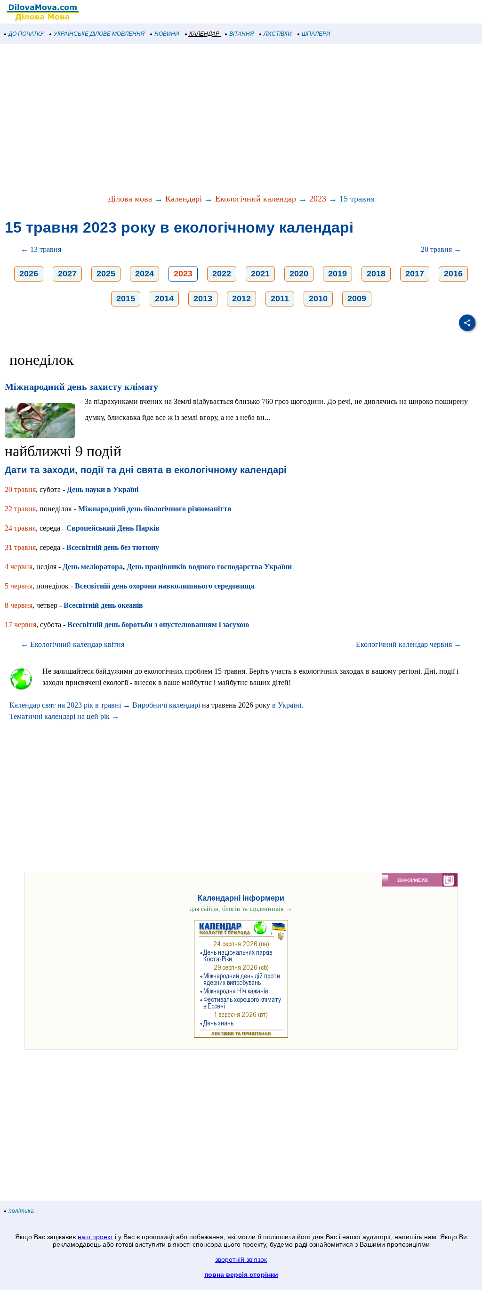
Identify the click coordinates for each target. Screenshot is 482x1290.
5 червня (18, 586)
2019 (337, 273)
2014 (164, 298)
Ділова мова (130, 198)
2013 (202, 298)
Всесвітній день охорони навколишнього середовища (165, 586)
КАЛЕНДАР (204, 34)
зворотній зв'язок (241, 1259)
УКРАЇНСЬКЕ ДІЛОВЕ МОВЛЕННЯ (99, 34)
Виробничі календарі (166, 705)
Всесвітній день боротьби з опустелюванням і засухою (158, 625)
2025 (105, 273)
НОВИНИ (167, 34)
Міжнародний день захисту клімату (81, 386)
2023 (317, 198)
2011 (280, 298)
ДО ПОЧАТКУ (26, 34)
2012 (241, 298)
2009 (356, 298)
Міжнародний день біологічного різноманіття (155, 509)
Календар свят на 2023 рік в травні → (69, 705)
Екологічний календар (255, 198)
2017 (414, 273)
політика (21, 1211)
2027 (67, 273)
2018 (376, 273)
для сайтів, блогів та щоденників (241, 908)
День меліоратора (93, 567)
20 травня (20, 489)
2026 (28, 273)
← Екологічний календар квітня (72, 644)
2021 (260, 273)
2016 (453, 273)
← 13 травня (41, 249)
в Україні (286, 705)
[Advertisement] (241, 119)
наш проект (95, 1237)
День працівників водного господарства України (209, 567)
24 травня (20, 528)
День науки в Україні (102, 489)
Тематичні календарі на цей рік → (64, 716)
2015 (125, 298)
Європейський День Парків (113, 528)
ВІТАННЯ (241, 34)
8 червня (18, 605)
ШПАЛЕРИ (316, 34)
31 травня (20, 547)
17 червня (20, 625)
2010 (318, 298)
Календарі (183, 198)
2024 (144, 273)
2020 (298, 273)
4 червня (18, 567)
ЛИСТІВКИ (277, 34)
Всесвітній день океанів (103, 605)
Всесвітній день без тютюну (112, 547)
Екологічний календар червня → (408, 644)
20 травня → (441, 249)
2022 (221, 273)
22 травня (20, 509)
